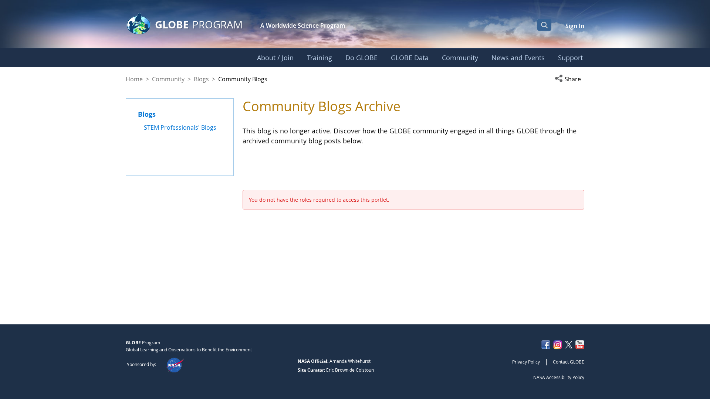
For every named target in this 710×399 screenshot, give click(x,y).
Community (168, 79)
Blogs (201, 79)
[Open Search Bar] (544, 25)
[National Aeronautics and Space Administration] (175, 364)
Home (134, 79)
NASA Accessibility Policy (558, 377)
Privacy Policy (526, 362)
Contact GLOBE (568, 362)
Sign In (574, 26)
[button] (569, 79)
